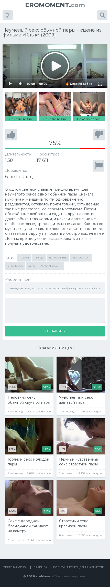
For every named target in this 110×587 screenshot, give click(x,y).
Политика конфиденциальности (78, 567)
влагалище (58, 257)
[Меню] (8, 15)
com (55, 5)
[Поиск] (102, 15)
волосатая (80, 257)
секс (31, 265)
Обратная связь (15, 567)
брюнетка (15, 265)
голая (24, 257)
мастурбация (51, 265)
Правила (40, 567)
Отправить (55, 331)
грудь (39, 257)
